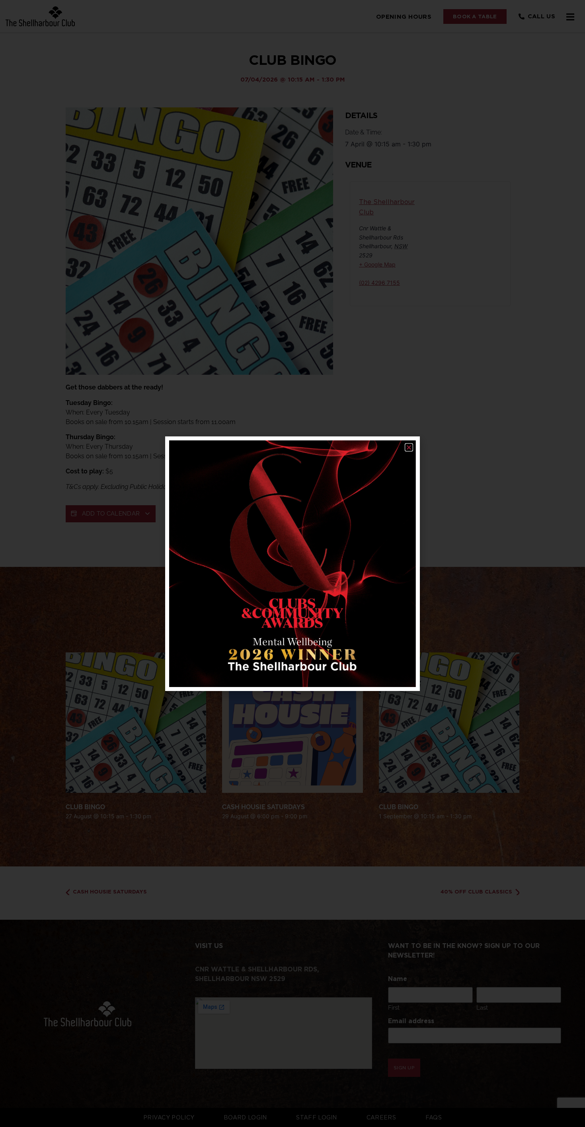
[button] (409, 447)
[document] (292, 563)
